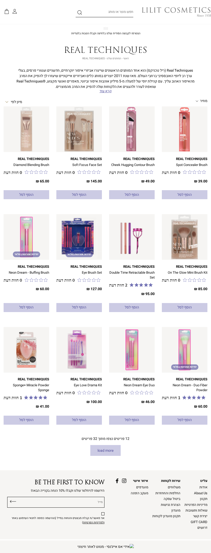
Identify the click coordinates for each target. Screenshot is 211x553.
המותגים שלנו (114, 58)
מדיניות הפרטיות (195, 504)
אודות (203, 487)
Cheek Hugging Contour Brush (133, 165)
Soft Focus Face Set (87, 165)
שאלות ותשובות (196, 510)
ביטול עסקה (172, 499)
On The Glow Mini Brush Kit (187, 272)
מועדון (175, 510)
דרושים (202, 527)
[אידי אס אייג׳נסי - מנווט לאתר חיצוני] (105, 546)
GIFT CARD (199, 522)
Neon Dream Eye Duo (139, 385)
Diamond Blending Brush (31, 165)
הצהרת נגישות (170, 504)
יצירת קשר (200, 516)
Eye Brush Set (92, 272)
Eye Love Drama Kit (88, 385)
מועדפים (142, 487)
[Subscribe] (13, 501)
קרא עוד (106, 91)
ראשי (126, 58)
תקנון (203, 499)
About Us (200, 493)
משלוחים (174, 487)
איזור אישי (140, 481)
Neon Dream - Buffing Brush (29, 272)
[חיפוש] (80, 13)
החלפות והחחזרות (167, 493)
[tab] (189, 101)
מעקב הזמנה (139, 493)
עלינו (203, 481)
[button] (7, 12)
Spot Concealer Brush (191, 165)
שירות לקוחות (170, 481)
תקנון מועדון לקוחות (166, 516)
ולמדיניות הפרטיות (93, 522)
